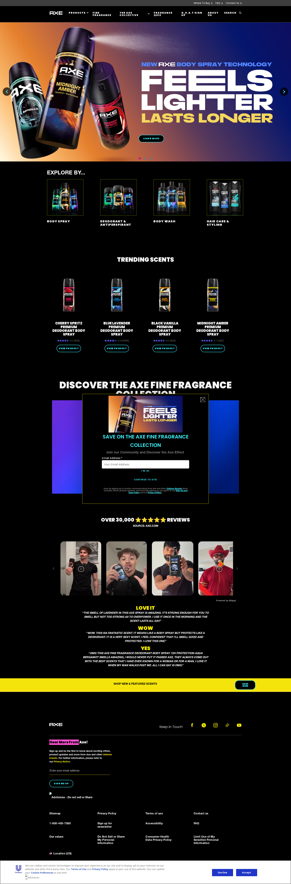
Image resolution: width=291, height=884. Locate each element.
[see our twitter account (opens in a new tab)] (203, 725)
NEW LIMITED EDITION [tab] (145, 158)
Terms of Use (78, 869)
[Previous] (7, 91)
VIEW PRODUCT (69, 348)
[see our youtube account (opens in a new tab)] (239, 725)
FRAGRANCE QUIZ (163, 14)
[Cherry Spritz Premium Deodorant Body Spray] (69, 295)
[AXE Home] (56, 13)
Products (77, 12)
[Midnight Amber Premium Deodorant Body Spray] (213, 295)
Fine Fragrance (102, 14)
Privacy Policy (100, 869)
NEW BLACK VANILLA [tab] (140, 158)
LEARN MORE (151, 138)
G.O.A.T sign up (191, 14)
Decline (222, 872)
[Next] (284, 91)
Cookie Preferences (42, 872)
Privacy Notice (154, 493)
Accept (246, 872)
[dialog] (145, 449)
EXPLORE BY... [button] (66, 173)
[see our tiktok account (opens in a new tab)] (227, 725)
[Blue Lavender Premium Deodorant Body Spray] (117, 295)
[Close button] (202, 399)
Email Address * (112, 458)
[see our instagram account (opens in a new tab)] (215, 725)
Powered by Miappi (226, 601)
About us (213, 14)
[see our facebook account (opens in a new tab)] (192, 725)
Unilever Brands (174, 489)
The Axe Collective (129, 14)
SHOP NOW (245, 685)
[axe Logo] (55, 725)
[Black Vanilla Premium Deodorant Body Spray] (165, 295)
